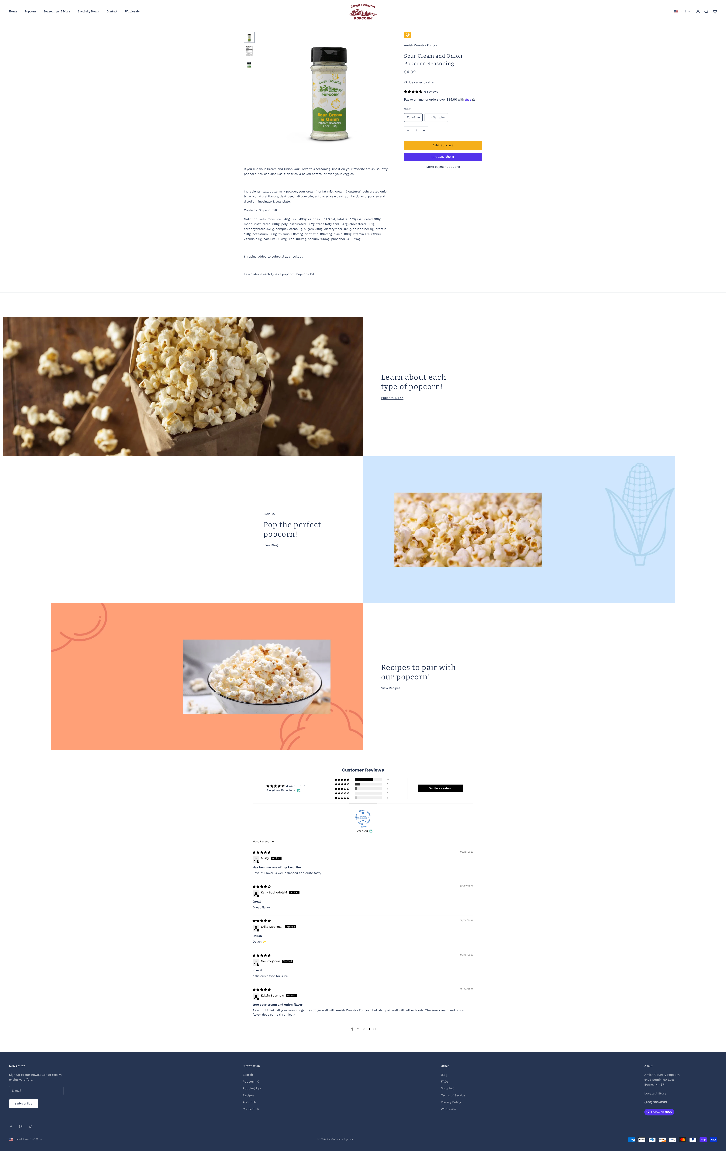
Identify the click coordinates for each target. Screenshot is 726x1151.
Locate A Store (655, 1093)
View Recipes (390, 688)
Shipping (447, 1088)
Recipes (248, 1095)
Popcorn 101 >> (392, 398)
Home (13, 11)
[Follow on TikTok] (31, 1126)
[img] (262, 852)
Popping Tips (252, 1088)
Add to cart (443, 145)
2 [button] (358, 1029)
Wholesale (132, 11)
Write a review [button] (440, 788)
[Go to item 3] (249, 64)
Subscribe (24, 1103)
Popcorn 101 (305, 274)
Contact (112, 11)
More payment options (443, 166)
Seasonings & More (57, 11)
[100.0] (363, 817)
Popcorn (30, 11)
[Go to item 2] (249, 51)
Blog (444, 1074)
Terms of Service (453, 1095)
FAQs (444, 1081)
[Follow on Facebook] (11, 1126)
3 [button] (364, 1029)
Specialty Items (88, 11)
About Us (249, 1102)
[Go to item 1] (249, 37)
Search (248, 1074)
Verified (362, 831)
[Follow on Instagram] (21, 1126)
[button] (413, 91)
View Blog (271, 545)
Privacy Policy (451, 1102)
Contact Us (251, 1109)
